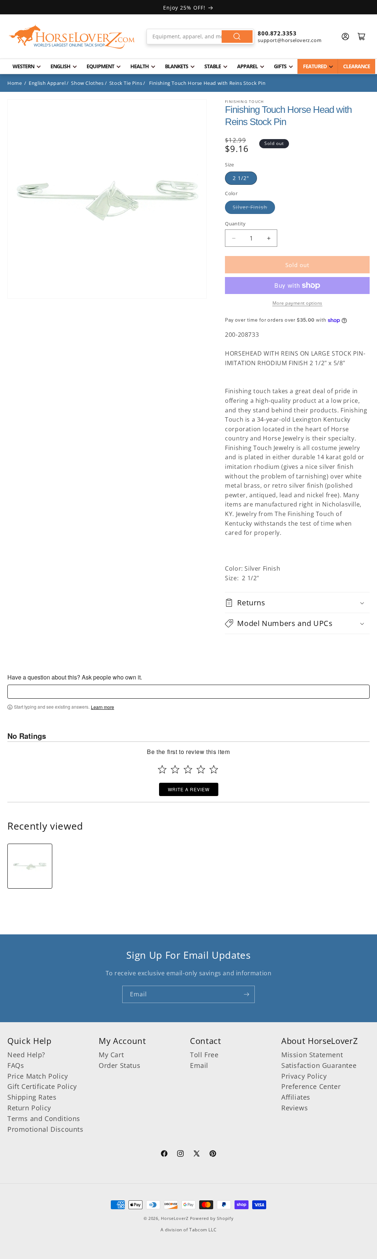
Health (139, 66)
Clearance (356, 66)
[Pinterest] (213, 1154)
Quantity (235, 223)
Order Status (119, 1065)
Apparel (247, 66)
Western (23, 66)
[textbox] (188, 692)
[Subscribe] (246, 994)
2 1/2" (241, 177)
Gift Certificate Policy (42, 1086)
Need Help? (26, 1054)
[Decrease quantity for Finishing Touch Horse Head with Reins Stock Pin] (233, 238)
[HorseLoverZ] (71, 36)
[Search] (237, 36)
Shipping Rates (31, 1097)
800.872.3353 (277, 33)
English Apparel (47, 83)
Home (14, 83)
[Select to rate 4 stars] (201, 769)
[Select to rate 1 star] (162, 769)
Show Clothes (87, 83)
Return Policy (29, 1107)
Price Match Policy (37, 1076)
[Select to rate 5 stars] (213, 769)
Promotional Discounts (45, 1129)
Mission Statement (312, 1054)
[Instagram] (180, 1154)
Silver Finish (250, 207)
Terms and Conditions (43, 1118)
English (60, 66)
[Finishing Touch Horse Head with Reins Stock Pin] (29, 866)
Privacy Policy (304, 1076)
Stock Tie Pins (125, 83)
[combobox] (200, 36)
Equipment (100, 66)
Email (199, 1065)
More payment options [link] (297, 303)
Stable (212, 66)
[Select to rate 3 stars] (188, 769)
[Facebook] (164, 1154)
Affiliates (295, 1097)
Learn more (102, 707)
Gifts (280, 66)
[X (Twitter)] (196, 1154)
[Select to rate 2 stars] (175, 769)
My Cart (111, 1054)
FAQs (15, 1065)
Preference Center (311, 1086)
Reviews (294, 1107)
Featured (315, 66)
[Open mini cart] (361, 36)
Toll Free (204, 1054)
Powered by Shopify (212, 1218)
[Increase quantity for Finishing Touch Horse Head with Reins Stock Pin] (268, 238)
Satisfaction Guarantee (318, 1065)
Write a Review (188, 789)
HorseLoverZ (174, 1218)
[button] (297, 602)
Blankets (176, 66)
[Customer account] (345, 36)
